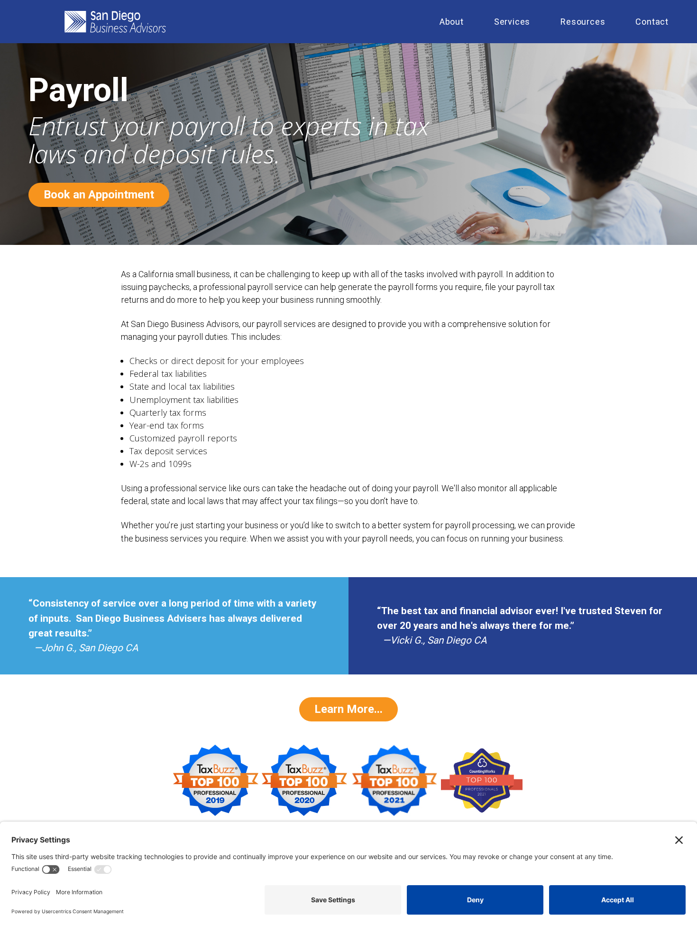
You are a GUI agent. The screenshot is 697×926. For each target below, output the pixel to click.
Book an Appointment (99, 194)
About (452, 22)
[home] (235, 22)
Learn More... (348, 709)
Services (512, 22)
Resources (582, 22)
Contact (652, 22)
